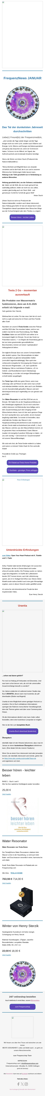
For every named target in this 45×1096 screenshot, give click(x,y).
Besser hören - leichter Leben (22, 217)
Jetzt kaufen (6, 794)
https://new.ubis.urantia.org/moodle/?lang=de (20, 758)
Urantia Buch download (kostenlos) (22, 731)
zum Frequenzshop (22, 1007)
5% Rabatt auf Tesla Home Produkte (23, 463)
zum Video (6, 555)
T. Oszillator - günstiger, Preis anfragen (22, 470)
